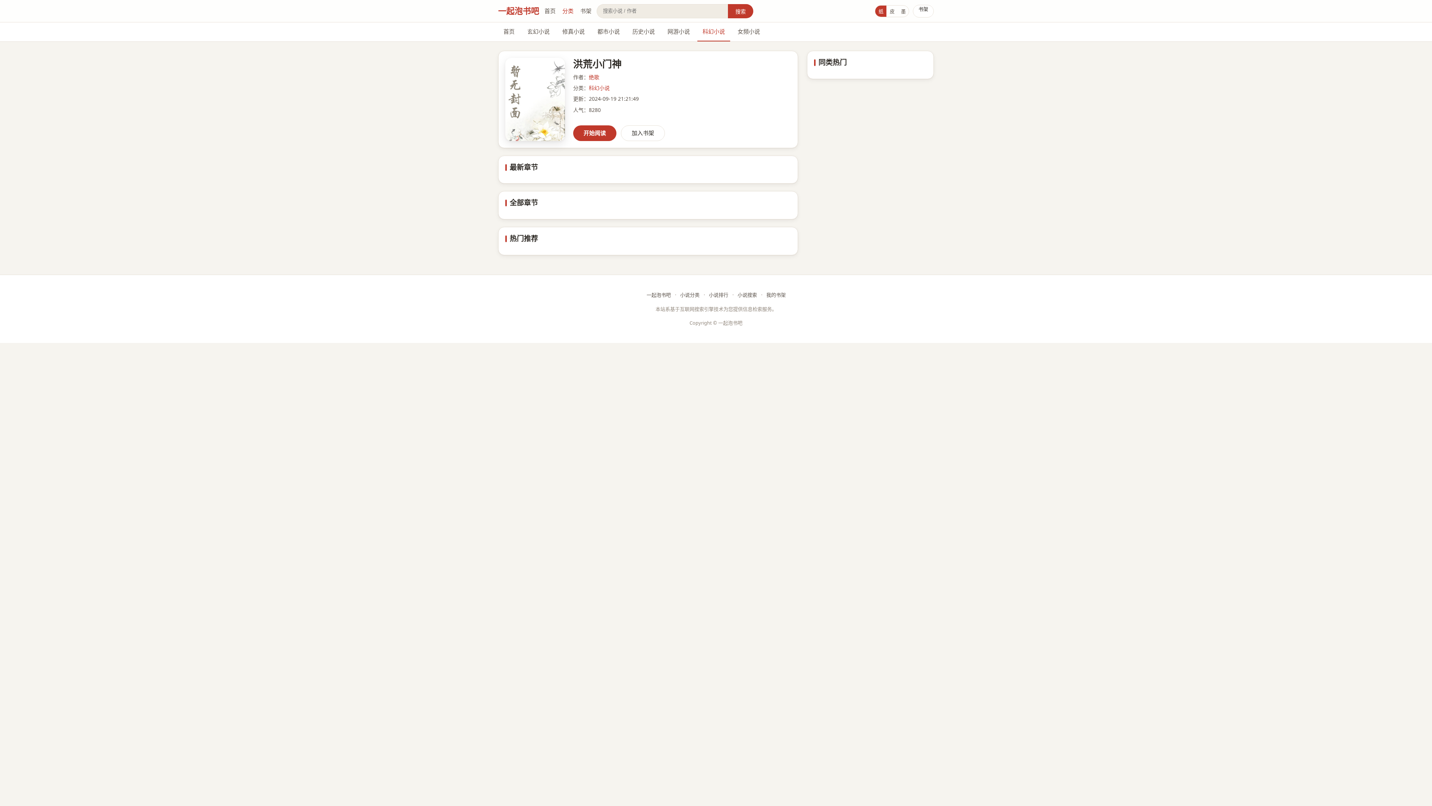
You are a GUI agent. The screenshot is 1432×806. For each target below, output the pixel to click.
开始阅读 (595, 133)
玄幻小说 (538, 31)
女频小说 (749, 31)
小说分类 (690, 294)
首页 (550, 11)
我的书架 (776, 294)
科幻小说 (714, 31)
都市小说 (608, 31)
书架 (585, 11)
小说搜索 (747, 294)
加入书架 (643, 133)
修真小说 (573, 31)
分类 (568, 11)
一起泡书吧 (518, 10)
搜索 (740, 11)
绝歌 (594, 77)
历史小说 (643, 31)
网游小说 (679, 31)
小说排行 (718, 294)
